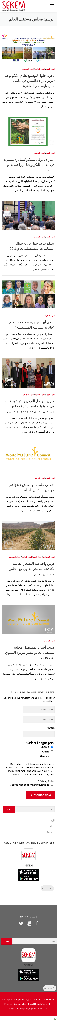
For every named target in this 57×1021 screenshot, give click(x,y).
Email (51, 727)
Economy (23, 999)
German (44, 756)
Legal (12, 1008)
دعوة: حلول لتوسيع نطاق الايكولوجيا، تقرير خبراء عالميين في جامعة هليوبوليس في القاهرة (29, 80)
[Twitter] (21, 923)
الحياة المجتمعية (28, 69)
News (30, 1004)
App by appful (47, 888)
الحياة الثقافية (40, 69)
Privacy (19, 1008)
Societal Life (35, 999)
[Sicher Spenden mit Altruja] (55, 1018)
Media (37, 1004)
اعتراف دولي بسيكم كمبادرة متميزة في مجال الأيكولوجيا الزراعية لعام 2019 (29, 164)
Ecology (8, 1004)
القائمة (52, 5)
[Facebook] (37, 923)
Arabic (45, 751)
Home (5, 999)
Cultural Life (48, 999)
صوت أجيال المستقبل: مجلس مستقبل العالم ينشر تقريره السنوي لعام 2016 (30, 652)
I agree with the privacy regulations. (29, 784)
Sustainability (19, 1004)
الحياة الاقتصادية (49, 557)
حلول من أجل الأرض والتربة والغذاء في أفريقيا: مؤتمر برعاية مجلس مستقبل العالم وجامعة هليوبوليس (30, 406)
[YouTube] (29, 923)
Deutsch (51, 832)
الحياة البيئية (50, 69)
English (45, 746)
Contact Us (46, 1004)
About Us (13, 999)
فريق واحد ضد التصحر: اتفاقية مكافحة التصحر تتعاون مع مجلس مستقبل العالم (32, 568)
